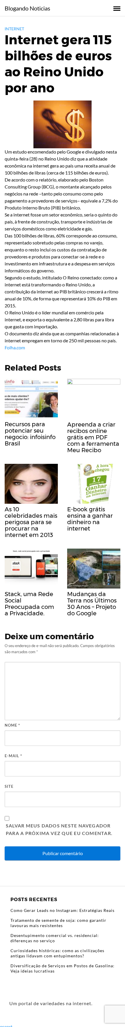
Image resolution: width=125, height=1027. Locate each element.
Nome (12, 725)
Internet (14, 28)
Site (9, 786)
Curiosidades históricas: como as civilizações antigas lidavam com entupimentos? (57, 953)
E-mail (13, 755)
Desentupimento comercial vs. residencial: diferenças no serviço (54, 938)
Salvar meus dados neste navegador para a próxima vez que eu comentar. (59, 829)
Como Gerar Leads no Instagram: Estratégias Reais (62, 910)
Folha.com (15, 347)
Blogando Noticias (27, 8)
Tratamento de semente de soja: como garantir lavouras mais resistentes (58, 923)
